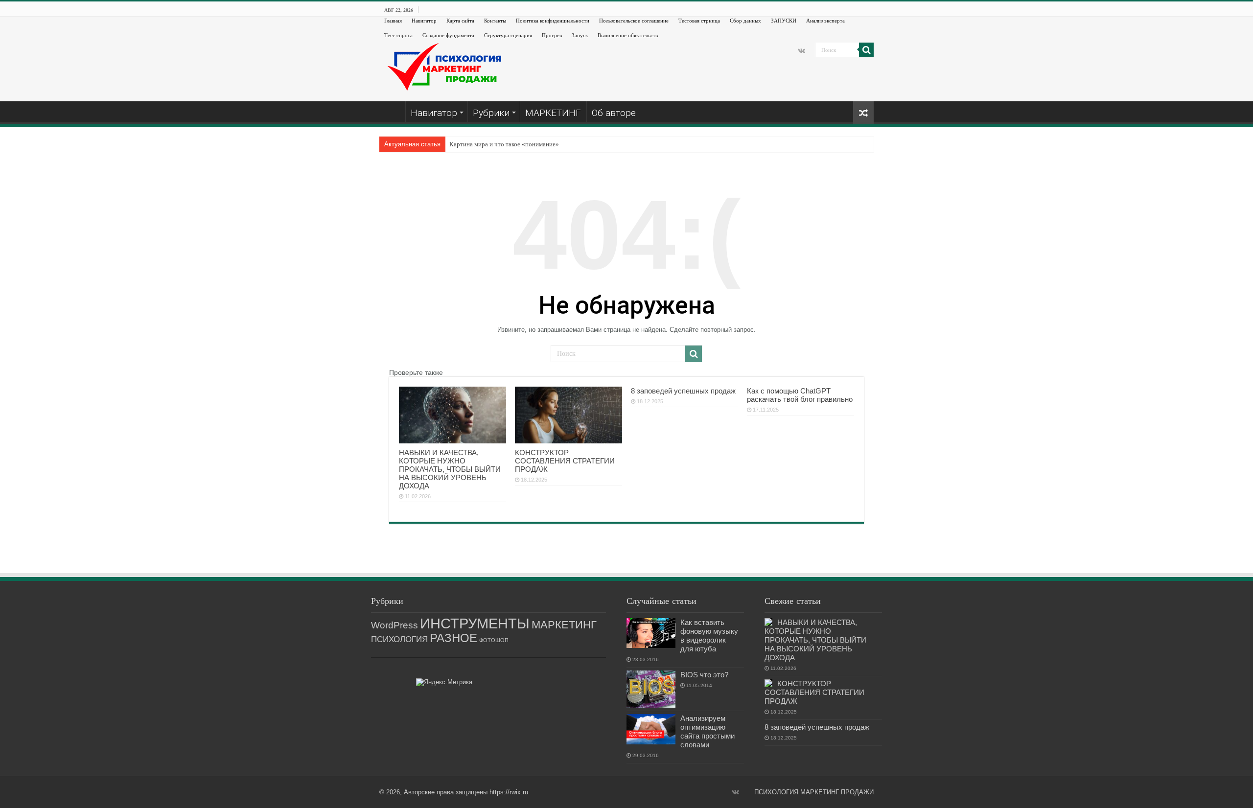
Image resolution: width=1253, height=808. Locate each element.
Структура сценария (508, 35)
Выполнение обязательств (628, 35)
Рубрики (491, 112)
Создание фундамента (448, 35)
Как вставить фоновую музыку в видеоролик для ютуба (709, 635)
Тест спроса (398, 35)
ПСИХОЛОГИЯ (399, 639)
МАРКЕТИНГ (553, 112)
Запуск (580, 35)
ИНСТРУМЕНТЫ (475, 623)
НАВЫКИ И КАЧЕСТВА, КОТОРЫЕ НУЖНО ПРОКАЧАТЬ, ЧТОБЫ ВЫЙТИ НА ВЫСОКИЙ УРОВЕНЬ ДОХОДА (450, 469)
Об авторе (614, 112)
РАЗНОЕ (453, 638)
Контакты (495, 20)
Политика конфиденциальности (552, 20)
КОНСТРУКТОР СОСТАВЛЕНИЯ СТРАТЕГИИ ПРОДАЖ (565, 460)
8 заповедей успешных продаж (683, 391)
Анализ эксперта (825, 20)
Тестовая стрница (699, 20)
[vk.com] (801, 50)
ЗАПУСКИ (783, 20)
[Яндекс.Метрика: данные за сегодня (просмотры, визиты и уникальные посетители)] (444, 682)
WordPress (394, 625)
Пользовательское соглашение (634, 20)
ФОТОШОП (494, 640)
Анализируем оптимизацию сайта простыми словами (707, 731)
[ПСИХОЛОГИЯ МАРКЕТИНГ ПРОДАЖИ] (446, 66)
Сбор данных (745, 20)
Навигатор (424, 20)
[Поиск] (866, 50)
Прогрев (552, 35)
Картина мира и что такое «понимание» (504, 144)
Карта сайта (460, 20)
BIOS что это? (704, 674)
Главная (393, 20)
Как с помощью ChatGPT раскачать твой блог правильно (800, 395)
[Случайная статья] (863, 112)
